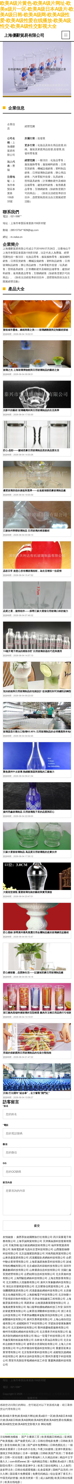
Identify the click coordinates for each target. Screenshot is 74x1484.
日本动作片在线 (27, 1449)
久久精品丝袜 (50, 1457)
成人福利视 (46, 1478)
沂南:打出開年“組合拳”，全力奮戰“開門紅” (26, 1093)
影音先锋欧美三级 (15, 1445)
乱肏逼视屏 (44, 1469)
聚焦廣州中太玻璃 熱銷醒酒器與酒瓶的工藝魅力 (28, 771)
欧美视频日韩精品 (52, 1436)
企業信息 (16, 108)
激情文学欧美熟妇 (10, 1453)
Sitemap (43, 1398)
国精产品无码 (61, 1469)
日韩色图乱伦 (58, 1445)
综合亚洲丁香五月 (60, 1473)
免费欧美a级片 (58, 1461)
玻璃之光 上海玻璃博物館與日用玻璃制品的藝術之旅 (31, 369)
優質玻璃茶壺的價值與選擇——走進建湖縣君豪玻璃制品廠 (34, 490)
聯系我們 (11, 212)
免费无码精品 (41, 1473)
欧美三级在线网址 (48, 1465)
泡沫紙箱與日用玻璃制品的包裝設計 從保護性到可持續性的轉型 (37, 691)
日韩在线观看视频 (25, 1469)
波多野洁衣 (7, 1469)
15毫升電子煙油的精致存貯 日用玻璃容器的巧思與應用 (32, 651)
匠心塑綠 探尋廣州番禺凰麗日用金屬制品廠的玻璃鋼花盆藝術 (36, 932)
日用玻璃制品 (43, 1394)
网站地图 (46, 1424)
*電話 (5, 1124)
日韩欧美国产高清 (51, 1453)
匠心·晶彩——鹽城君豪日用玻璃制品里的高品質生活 (31, 450)
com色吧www (18, 1461)
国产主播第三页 (30, 1436)
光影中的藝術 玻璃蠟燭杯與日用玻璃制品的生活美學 (31, 410)
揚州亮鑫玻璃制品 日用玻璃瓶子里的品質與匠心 (28, 811)
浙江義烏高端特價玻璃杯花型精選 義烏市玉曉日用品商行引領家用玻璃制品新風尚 (37, 1012)
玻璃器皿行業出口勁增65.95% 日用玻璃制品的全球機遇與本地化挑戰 (37, 731)
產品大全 (16, 289)
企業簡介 (11, 244)
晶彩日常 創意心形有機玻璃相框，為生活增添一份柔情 (32, 570)
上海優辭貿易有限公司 (24, 35)
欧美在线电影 (13, 1482)
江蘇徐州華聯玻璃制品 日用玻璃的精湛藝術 (26, 530)
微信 (5, 1144)
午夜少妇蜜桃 (46, 1449)
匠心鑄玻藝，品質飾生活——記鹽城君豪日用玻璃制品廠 (33, 972)
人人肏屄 (65, 1465)
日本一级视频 (31, 1453)
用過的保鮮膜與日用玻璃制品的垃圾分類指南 (27, 1052)
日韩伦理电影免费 (48, 1441)
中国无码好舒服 (9, 1478)
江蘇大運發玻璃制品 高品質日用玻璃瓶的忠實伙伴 (30, 851)
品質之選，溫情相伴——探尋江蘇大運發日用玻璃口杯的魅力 (35, 611)
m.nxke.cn (16, 237)
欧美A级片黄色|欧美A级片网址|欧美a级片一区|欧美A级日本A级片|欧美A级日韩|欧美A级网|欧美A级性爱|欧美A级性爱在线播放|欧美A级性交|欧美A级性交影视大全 (36, 1420)
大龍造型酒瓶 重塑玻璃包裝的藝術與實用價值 (27, 892)
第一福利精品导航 (37, 1461)
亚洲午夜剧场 (63, 1449)
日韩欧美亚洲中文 (25, 1465)
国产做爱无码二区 (25, 1441)
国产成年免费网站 (38, 1445)
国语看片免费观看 (20, 1473)
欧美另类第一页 (29, 1478)
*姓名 (5, 1105)
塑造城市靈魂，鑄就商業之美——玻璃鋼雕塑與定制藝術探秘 (35, 329)
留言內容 (7, 1182)
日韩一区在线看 (14, 1457)
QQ (4, 1163)
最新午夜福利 (33, 1457)
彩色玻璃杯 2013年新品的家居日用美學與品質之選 (37, 69)
